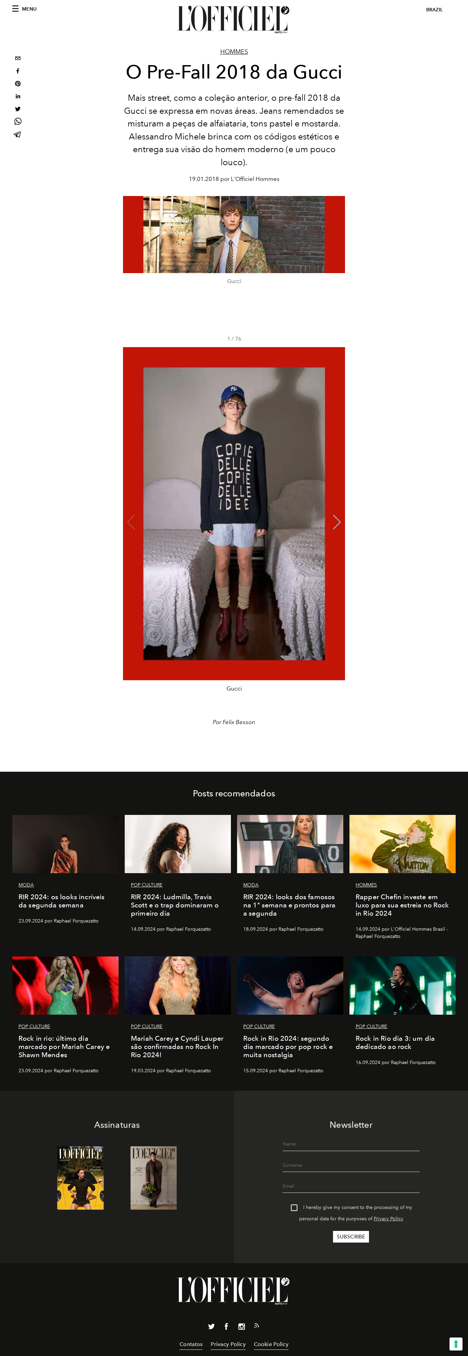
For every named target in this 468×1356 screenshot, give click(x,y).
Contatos (191, 1344)
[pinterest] (17, 84)
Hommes (234, 52)
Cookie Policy (271, 1344)
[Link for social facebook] (226, 1327)
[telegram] (17, 135)
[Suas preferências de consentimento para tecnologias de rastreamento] (456, 1344)
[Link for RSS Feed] (256, 1326)
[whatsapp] (17, 122)
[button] (337, 522)
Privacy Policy (388, 1219)
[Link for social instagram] (241, 1327)
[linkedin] (17, 97)
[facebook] (17, 71)
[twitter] (17, 109)
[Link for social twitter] (211, 1327)
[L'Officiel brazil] (234, 19)
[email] (17, 59)
